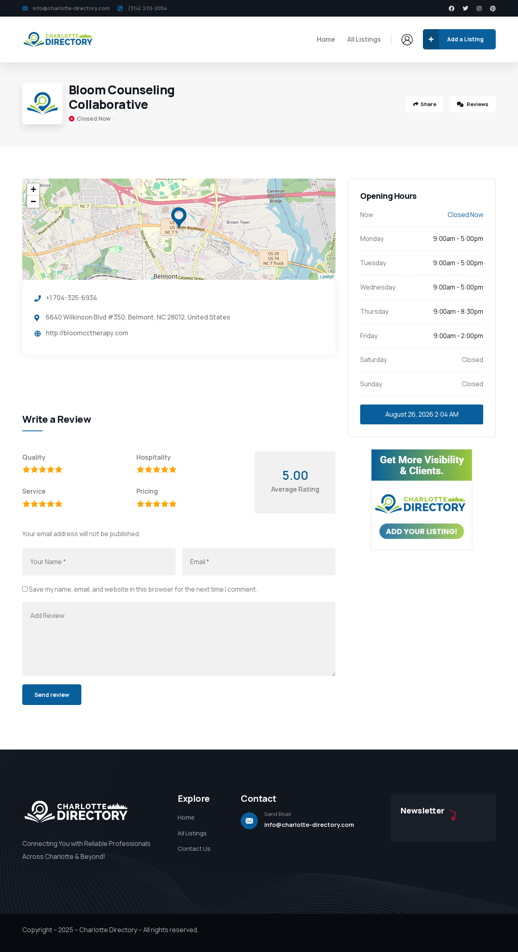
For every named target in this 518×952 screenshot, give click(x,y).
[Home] (58, 39)
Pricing (147, 491)
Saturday (373, 359)
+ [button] (33, 189)
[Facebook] (451, 8)
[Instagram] (479, 8)
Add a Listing (465, 39)
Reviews (476, 104)
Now (366, 214)
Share (428, 104)
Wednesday (377, 287)
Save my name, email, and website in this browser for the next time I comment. (143, 589)
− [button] (33, 201)
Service (34, 491)
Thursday (374, 311)
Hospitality (153, 457)
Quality (33, 457)
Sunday (371, 383)
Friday (369, 335)
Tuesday (373, 262)
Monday (372, 238)
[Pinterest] (493, 8)
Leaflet (326, 276)
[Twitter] (465, 8)
